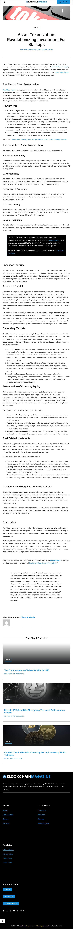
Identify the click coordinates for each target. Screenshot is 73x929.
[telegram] (21, 910)
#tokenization (54, 240)
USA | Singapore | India (42, 926)
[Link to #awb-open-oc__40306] (4, 2)
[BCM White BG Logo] (36, 2)
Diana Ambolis (48, 49)
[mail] (24, 910)
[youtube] (14, 910)
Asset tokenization (9, 90)
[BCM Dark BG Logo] (26, 776)
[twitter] (7, 910)
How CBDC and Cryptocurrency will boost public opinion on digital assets (39, 139)
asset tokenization (62, 72)
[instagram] (10, 910)
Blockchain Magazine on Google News (43, 563)
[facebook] (3, 910)
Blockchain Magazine (26, 926)
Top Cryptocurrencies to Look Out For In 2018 (26, 670)
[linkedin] (17, 910)
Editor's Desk (20, 673)
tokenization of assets (60, 67)
